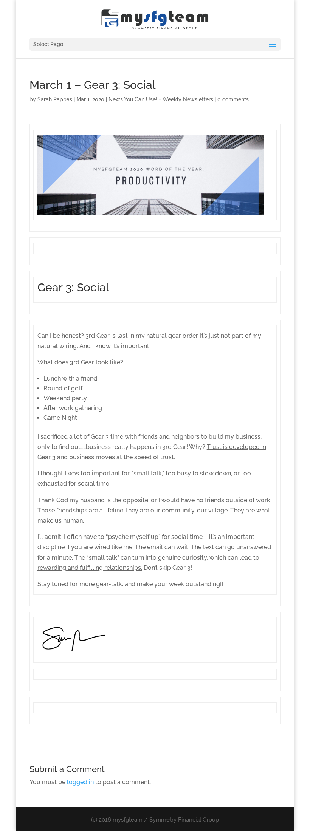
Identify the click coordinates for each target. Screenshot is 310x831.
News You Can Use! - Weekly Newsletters (160, 99)
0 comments (233, 99)
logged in (80, 782)
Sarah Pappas (54, 99)
